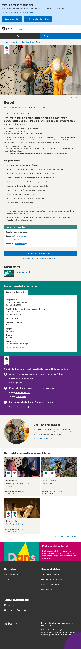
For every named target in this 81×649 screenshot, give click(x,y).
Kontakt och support (11, 574)
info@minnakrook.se (18, 236)
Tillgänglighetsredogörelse (50, 574)
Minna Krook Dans (10, 107)
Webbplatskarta (46, 590)
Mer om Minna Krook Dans (42, 438)
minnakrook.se (20, 244)
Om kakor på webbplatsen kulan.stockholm (17, 12)
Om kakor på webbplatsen (50, 584)
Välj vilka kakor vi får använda (38, 19)
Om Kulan (7, 579)
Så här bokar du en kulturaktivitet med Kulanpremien (41, 258)
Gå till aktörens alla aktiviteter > (66, 536)
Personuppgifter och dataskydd (52, 579)
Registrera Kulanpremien (18, 407)
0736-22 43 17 (21, 397)
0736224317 (16, 240)
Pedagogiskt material (55, 546)
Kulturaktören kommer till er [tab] (16, 292)
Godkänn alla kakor (11, 19)
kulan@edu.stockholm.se (24, 379)
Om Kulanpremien (15, 383)
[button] (60, 36)
